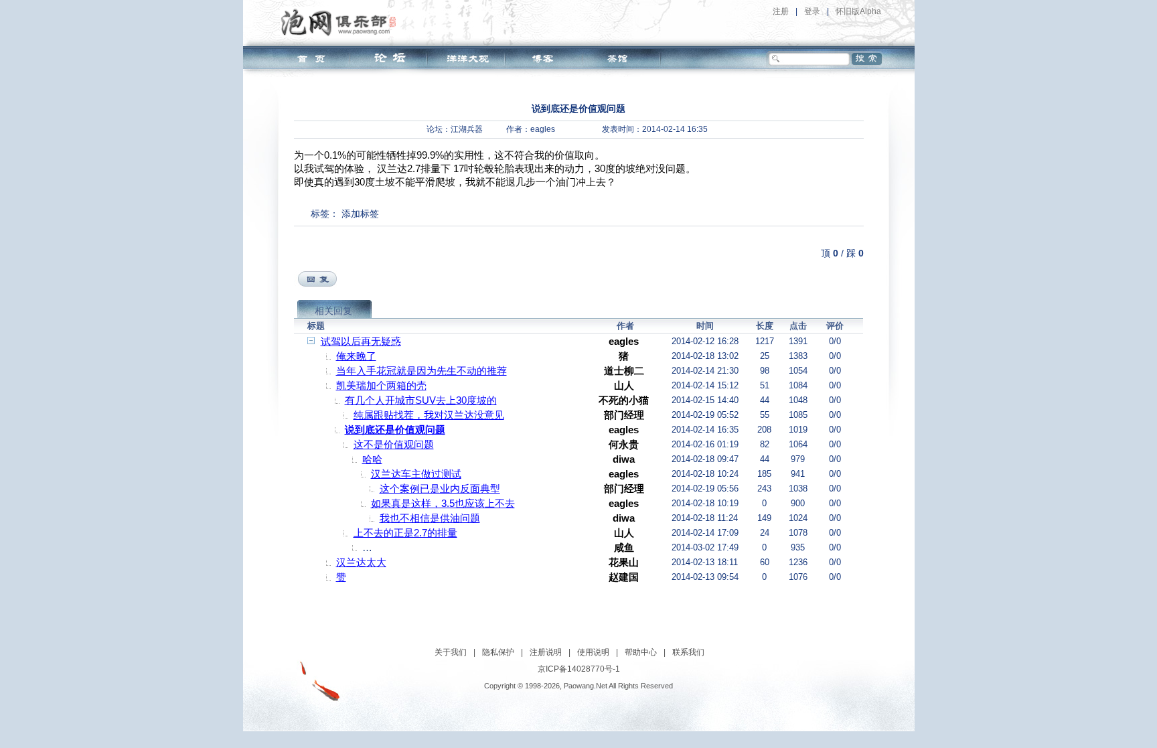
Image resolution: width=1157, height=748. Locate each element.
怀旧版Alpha (858, 11)
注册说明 (546, 652)
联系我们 (688, 652)
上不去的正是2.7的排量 (405, 532)
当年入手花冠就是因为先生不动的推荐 (421, 370)
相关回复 (333, 310)
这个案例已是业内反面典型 (440, 488)
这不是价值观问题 (394, 444)
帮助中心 (641, 652)
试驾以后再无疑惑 (361, 341)
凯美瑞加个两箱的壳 (381, 385)
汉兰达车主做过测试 (416, 473)
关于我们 (451, 652)
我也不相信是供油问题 (430, 518)
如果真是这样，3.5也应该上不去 (443, 503)
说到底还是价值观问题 (395, 429)
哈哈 (372, 459)
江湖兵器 (467, 129)
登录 (812, 11)
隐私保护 (498, 652)
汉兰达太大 (361, 562)
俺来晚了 (356, 356)
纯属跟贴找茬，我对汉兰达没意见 (429, 415)
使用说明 (593, 652)
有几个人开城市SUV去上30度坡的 (421, 400)
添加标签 (360, 213)
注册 (781, 11)
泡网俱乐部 (342, 22)
